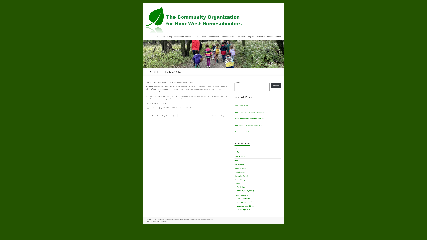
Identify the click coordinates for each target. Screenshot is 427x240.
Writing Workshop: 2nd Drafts (162, 116)
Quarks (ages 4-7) (243, 198)
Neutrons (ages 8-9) (244, 202)
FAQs (195, 37)
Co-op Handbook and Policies (179, 37)
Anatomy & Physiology (245, 191)
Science (183, 108)
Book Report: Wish (242, 132)
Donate (278, 37)
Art (236, 149)
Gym (236, 160)
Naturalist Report (241, 176)
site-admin (152, 108)
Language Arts (240, 168)
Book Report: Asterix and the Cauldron (250, 112)
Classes (203, 37)
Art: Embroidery (219, 116)
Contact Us (241, 37)
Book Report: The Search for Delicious (249, 119)
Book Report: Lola (241, 106)
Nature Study (240, 180)
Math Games (240, 172)
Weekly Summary (192, 108)
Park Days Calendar (265, 37)
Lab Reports (239, 164)
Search (237, 82)
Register (251, 37)
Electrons (176, 108)
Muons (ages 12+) (243, 210)
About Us (161, 37)
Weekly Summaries (242, 195)
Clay (238, 152)
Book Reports (240, 156)
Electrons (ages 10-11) (245, 206)
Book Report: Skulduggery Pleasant (248, 125)
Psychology (241, 187)
